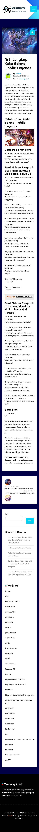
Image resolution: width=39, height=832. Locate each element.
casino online (10, 713)
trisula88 (8, 627)
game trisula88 (10, 633)
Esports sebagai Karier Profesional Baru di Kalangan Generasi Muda (20, 573)
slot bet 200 (9, 719)
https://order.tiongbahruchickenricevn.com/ (20, 739)
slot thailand (9, 617)
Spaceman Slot (10, 669)
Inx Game (10, 816)
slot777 (8, 760)
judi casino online (11, 648)
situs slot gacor (10, 664)
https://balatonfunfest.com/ (15, 679)
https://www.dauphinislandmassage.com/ (19, 695)
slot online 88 (10, 607)
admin (18, 74)
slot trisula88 (9, 638)
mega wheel (9, 708)
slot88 (7, 643)
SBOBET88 (9, 690)
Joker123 (8, 674)
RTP (6, 596)
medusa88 (9, 622)
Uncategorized (24, 79)
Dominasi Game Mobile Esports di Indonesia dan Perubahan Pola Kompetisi (20, 564)
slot (6, 734)
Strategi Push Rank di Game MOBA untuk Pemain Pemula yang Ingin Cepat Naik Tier (20, 540)
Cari (6, 514)
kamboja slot (9, 729)
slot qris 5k (9, 653)
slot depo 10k (10, 612)
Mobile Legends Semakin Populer (19, 548)
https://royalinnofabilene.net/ (15, 685)
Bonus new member (12, 602)
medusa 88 (9, 744)
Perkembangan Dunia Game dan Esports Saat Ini (19, 554)
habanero (8, 591)
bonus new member (12, 755)
